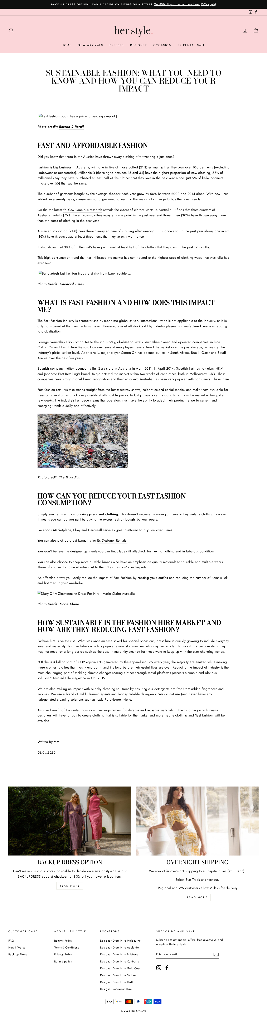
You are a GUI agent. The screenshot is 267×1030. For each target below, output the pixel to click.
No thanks (133, 582)
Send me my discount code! (133, 571)
